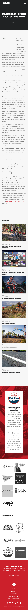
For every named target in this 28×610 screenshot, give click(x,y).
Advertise (13, 593)
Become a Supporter (13, 596)
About (14, 588)
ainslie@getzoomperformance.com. (15, 201)
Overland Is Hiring (8, 323)
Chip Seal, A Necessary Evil (11, 373)
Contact (13, 591)
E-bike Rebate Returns (9, 348)
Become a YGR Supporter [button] (14, 575)
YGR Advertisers (13, 599)
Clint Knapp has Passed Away (11, 299)
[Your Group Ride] (6, 3)
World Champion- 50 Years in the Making (13, 273)
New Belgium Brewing (14, 409)
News (3, 243)
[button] (25, 3)
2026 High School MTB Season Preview (11, 247)
